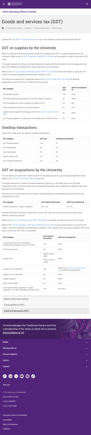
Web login (6, 385)
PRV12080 (13, 406)
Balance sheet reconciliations (16, 299)
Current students (10, 354)
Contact (6, 366)
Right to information (10, 424)
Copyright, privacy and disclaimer (15, 415)
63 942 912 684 (12, 397)
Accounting (56, 28)
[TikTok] (33, 376)
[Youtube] (22, 376)
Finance (28, 28)
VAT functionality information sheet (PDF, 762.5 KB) (33, 72)
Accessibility (7, 420)
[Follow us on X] (16, 376)
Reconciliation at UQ (13, 332)
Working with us (9, 348)
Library (6, 360)
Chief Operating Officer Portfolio (19, 11)
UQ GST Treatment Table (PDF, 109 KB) (37, 56)
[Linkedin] (10, 376)
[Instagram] (27, 376)
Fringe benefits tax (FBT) (14, 305)
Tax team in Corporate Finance (24, 39)
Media (5, 342)
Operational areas (14, 28)
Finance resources (41, 28)
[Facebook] (5, 376)
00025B (12, 401)
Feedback (6, 429)
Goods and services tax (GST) (16, 311)
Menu (4, 4)
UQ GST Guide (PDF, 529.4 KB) (56, 79)
